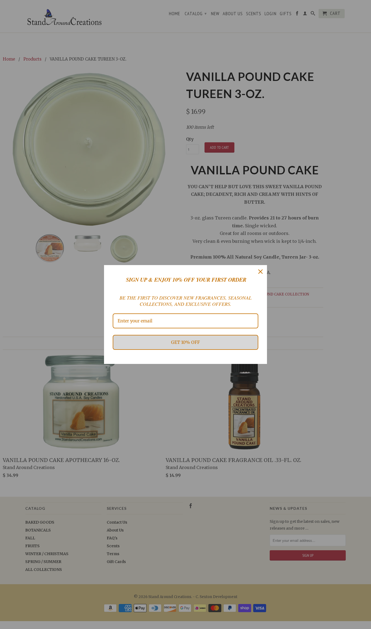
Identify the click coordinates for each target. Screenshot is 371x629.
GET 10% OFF (185, 342)
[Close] (260, 271)
